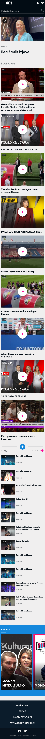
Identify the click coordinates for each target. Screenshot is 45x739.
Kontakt (22, 711)
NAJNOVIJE (8, 63)
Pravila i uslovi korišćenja (22, 723)
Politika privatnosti (22, 717)
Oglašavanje (22, 705)
